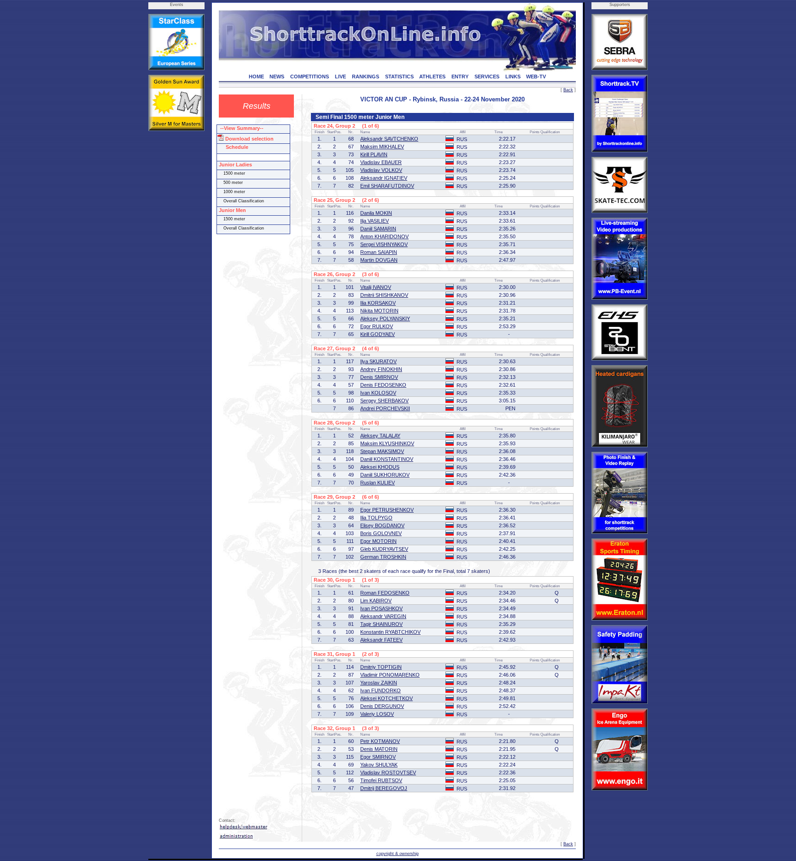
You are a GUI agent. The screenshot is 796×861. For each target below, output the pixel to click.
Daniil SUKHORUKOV (385, 475)
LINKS (513, 76)
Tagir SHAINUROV (381, 624)
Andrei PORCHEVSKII (385, 408)
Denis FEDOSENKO (383, 385)
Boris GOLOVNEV (381, 533)
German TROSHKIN (383, 557)
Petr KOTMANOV (380, 741)
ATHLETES (432, 76)
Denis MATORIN (379, 749)
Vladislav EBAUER (381, 162)
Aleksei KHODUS (379, 467)
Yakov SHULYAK (379, 764)
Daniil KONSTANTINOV (386, 459)
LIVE (340, 76)
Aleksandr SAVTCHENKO (389, 139)
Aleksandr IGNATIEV (383, 178)
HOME (256, 76)
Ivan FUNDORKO (380, 690)
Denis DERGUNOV (382, 706)
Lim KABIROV (376, 600)
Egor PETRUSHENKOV (387, 510)
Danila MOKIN (376, 213)
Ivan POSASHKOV (381, 608)
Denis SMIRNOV (379, 377)
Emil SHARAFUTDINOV (387, 186)
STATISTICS (399, 76)
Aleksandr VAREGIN (383, 616)
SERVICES (486, 76)
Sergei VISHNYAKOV (384, 244)
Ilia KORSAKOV (378, 303)
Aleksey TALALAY (380, 435)
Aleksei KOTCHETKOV (386, 698)
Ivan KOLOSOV (378, 392)
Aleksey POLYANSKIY (385, 318)
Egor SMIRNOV (378, 757)
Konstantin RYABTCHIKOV (390, 632)
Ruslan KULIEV (377, 482)
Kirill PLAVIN (373, 154)
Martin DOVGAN (379, 260)
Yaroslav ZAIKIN (378, 682)
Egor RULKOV (376, 326)
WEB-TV (536, 76)
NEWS (276, 76)
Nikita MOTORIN (379, 310)
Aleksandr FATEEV (381, 640)
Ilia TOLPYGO (376, 517)
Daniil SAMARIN (378, 228)
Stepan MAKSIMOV (382, 451)
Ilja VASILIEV (374, 221)
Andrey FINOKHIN (381, 369)
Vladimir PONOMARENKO (390, 675)
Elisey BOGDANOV (382, 525)
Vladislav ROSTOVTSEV (388, 772)
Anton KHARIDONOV (384, 236)
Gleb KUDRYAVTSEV (384, 549)
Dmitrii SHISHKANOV (384, 295)
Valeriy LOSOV (377, 714)
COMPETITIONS (309, 76)
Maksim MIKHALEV (382, 146)
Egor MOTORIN (378, 541)
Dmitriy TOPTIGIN (381, 667)
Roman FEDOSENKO (385, 593)
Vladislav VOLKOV (381, 170)
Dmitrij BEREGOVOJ (383, 788)
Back (568, 90)
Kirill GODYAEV (377, 334)
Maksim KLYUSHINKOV (387, 443)
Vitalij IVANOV (375, 287)
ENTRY (459, 76)
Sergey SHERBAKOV (384, 400)
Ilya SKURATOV (378, 361)
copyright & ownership (397, 853)
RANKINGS (365, 76)
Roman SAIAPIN (378, 252)
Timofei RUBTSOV (381, 780)
